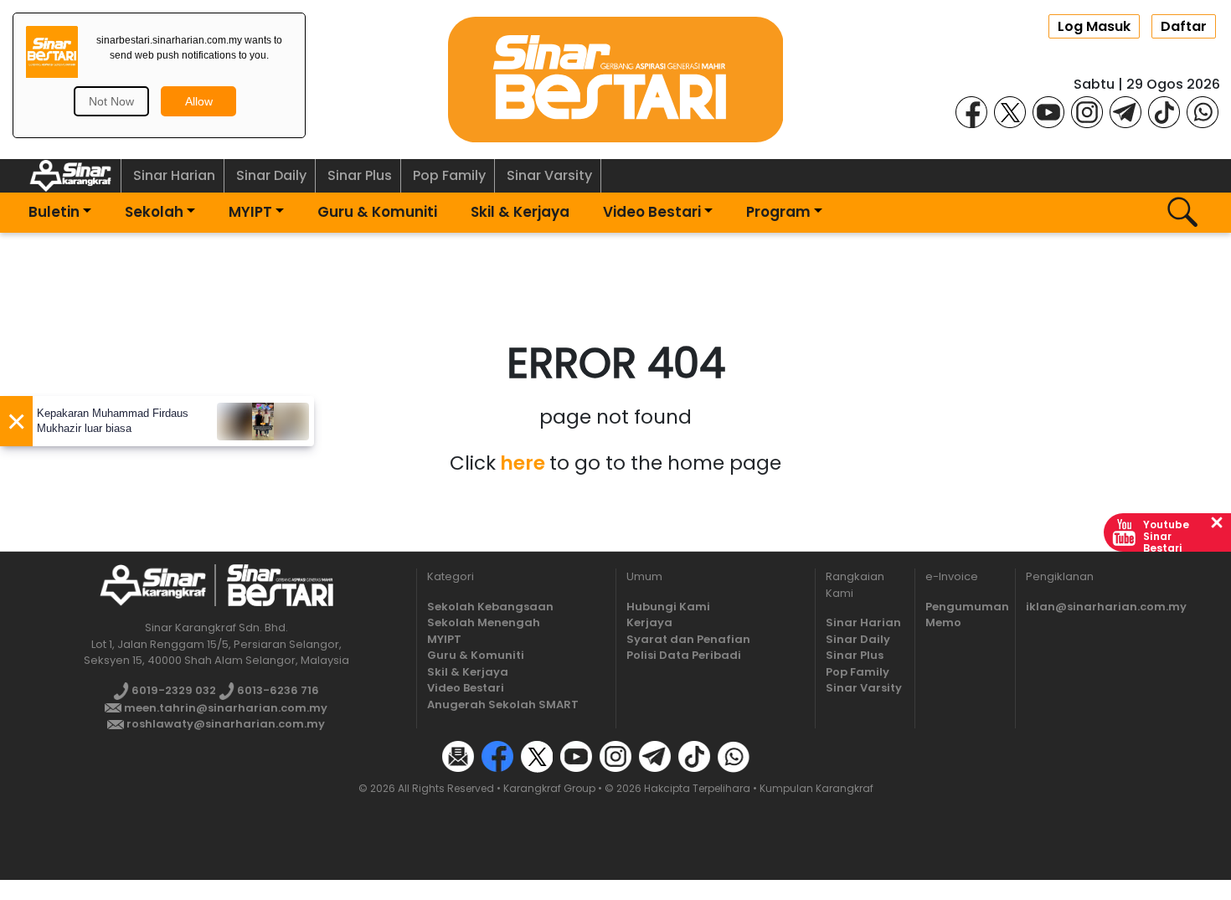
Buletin (54, 212)
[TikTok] (1164, 111)
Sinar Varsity (549, 175)
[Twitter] (536, 756)
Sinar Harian (174, 175)
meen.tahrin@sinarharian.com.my (224, 708)
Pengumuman (967, 607)
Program (778, 212)
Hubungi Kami (668, 607)
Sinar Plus (359, 175)
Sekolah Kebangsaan (490, 607)
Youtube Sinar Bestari (1166, 536)
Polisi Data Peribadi (683, 655)
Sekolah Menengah (483, 622)
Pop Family (449, 175)
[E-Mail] (458, 756)
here (522, 463)
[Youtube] (1048, 111)
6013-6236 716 (276, 690)
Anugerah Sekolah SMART (503, 704)
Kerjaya (649, 622)
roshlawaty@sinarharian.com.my (224, 724)
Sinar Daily (271, 175)
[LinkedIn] (773, 756)
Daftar (1184, 26)
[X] (1010, 111)
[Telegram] (1125, 111)
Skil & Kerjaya (520, 212)
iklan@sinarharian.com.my (1106, 607)
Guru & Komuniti (377, 212)
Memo (943, 622)
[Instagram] (1087, 111)
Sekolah (154, 212)
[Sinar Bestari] (615, 78)
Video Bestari (652, 212)
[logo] (153, 585)
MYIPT (250, 212)
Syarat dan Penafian (688, 639)
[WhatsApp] (1202, 111)
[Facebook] (971, 111)
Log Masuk (1094, 26)
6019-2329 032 (172, 690)
